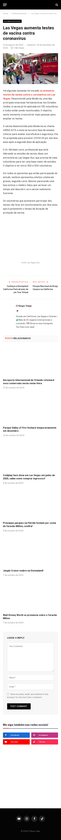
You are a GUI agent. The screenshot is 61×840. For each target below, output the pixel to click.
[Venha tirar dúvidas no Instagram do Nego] (28, 791)
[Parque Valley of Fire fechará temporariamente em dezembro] (30, 408)
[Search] (56, 4)
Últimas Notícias (12, 21)
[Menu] (5, 4)
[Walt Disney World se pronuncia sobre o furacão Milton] (30, 596)
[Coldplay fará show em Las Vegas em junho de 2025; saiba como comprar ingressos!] (30, 456)
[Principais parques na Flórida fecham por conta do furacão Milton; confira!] (30, 503)
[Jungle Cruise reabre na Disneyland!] (30, 551)
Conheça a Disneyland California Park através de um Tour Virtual (15, 289)
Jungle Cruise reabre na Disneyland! (23, 570)
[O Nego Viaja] (30, 5)
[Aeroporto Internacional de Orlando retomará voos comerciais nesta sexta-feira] (30, 361)
